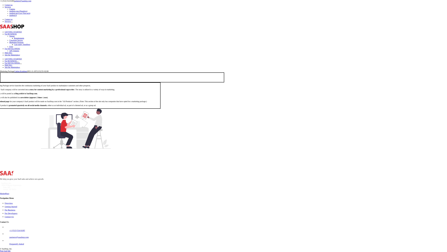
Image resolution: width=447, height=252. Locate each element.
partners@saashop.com (22, 1)
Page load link (5, 251)
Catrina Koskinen (20, 71)
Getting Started (11, 207)
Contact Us (9, 217)
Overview (9, 203)
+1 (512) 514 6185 (65, 163)
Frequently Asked (16, 244)
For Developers (11, 213)
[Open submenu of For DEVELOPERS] (21, 63)
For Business (10, 210)
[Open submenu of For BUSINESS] (18, 61)
